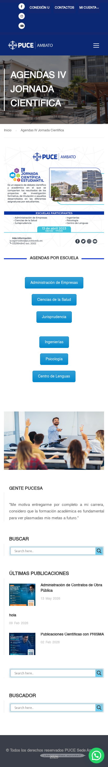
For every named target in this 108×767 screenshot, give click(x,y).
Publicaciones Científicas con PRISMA (72, 634)
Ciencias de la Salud (54, 300)
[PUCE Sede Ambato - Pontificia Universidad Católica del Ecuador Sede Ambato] (30, 47)
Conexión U (40, 7)
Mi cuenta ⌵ (89, 7)
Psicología (54, 359)
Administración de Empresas (54, 283)
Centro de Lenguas (54, 376)
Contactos (64, 7)
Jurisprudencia (54, 317)
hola (12, 615)
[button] (96, 755)
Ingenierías (54, 342)
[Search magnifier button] (99, 551)
